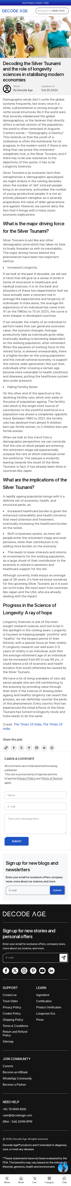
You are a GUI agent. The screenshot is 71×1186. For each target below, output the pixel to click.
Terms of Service (52, 778)
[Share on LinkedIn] (44, 748)
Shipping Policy (13, 1019)
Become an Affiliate (15, 1072)
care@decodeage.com (17, 1115)
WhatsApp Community (17, 1078)
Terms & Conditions (15, 1025)
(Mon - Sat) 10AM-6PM (17, 1121)
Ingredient (42, 995)
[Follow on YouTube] (42, 970)
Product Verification (48, 1007)
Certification (44, 1001)
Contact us (10, 995)
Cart (34, 1180)
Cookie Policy (12, 1013)
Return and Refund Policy (15, 1033)
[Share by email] (36, 748)
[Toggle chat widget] (63, 1168)
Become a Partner (14, 1084)
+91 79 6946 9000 (14, 1109)
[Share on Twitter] (21, 748)
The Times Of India (27, 724)
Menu (7, 1182)
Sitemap (8, 1041)
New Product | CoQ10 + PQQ (35, 3)
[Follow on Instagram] (24, 970)
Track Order (10, 1001)
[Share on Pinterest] (29, 748)
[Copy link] (6, 748)
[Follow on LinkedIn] (51, 970)
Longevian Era (45, 1013)
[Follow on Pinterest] (33, 970)
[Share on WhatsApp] (52, 748)
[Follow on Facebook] (6, 970)
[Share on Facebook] (14, 748)
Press (40, 1019)
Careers (8, 1066)
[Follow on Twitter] (15, 970)
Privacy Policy (26, 778)
